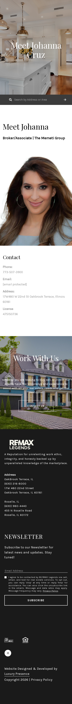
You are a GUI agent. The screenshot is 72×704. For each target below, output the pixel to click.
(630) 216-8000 (15, 483)
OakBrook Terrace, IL (18, 479)
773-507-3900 (13, 272)
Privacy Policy (50, 591)
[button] (65, 100)
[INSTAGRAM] (7, 653)
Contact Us (36, 406)
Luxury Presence (17, 674)
